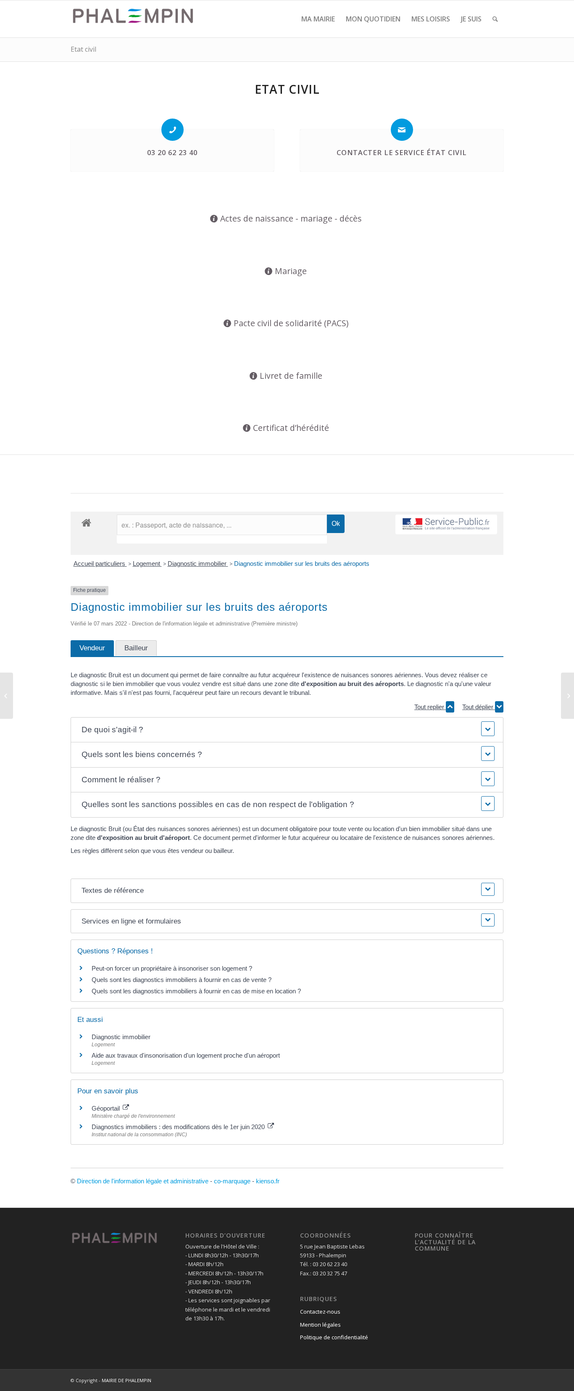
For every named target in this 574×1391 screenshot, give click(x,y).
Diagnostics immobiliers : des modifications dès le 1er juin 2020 (179, 1126)
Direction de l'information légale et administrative (142, 1181)
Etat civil (83, 49)
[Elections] (6, 696)
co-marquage (232, 1181)
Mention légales (320, 1324)
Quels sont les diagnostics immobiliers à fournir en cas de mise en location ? (196, 991)
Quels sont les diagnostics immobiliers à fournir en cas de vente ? (181, 979)
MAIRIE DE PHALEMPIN (126, 1380)
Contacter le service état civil (402, 152)
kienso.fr (267, 1181)
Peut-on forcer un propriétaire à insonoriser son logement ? (172, 968)
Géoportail (106, 1108)
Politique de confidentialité (334, 1337)
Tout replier (430, 706)
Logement (147, 563)
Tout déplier (478, 706)
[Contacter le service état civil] (402, 130)
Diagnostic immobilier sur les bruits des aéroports (301, 563)
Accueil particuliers (100, 563)
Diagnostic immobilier (198, 563)
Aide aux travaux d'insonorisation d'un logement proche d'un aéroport (186, 1055)
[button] (286, 730)
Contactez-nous (320, 1311)
